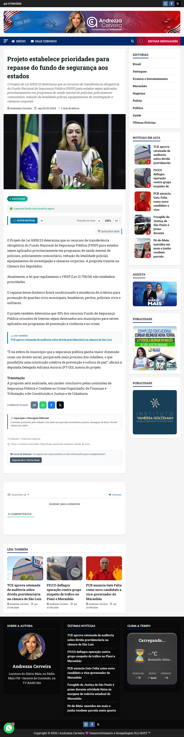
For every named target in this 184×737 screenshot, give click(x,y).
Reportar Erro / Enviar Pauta (26, 460)
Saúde (137, 115)
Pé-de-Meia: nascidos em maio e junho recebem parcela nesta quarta (143, 248)
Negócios (139, 93)
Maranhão (140, 86)
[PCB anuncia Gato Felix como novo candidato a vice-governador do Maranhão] (104, 568)
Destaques (18, 198)
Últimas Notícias (144, 122)
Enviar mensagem (163, 41)
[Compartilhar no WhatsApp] (43, 405)
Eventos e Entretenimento (150, 79)
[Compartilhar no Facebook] (51, 405)
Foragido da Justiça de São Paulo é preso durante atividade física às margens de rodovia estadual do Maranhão (143, 225)
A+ (116, 220)
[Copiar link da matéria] (34, 405)
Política (138, 108)
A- (99, 220)
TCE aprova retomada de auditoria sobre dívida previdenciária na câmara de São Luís (61, 339)
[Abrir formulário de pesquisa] (132, 41)
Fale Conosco (46, 41)
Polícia (137, 100)
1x (42, 220)
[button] (6, 40)
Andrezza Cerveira (21, 108)
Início (21, 41)
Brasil (137, 64)
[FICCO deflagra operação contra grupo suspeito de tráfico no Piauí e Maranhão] (65, 568)
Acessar (116, 494)
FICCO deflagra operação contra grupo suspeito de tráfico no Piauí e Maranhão (64, 592)
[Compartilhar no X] (60, 405)
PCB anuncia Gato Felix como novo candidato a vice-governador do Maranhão (104, 592)
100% (108, 220)
